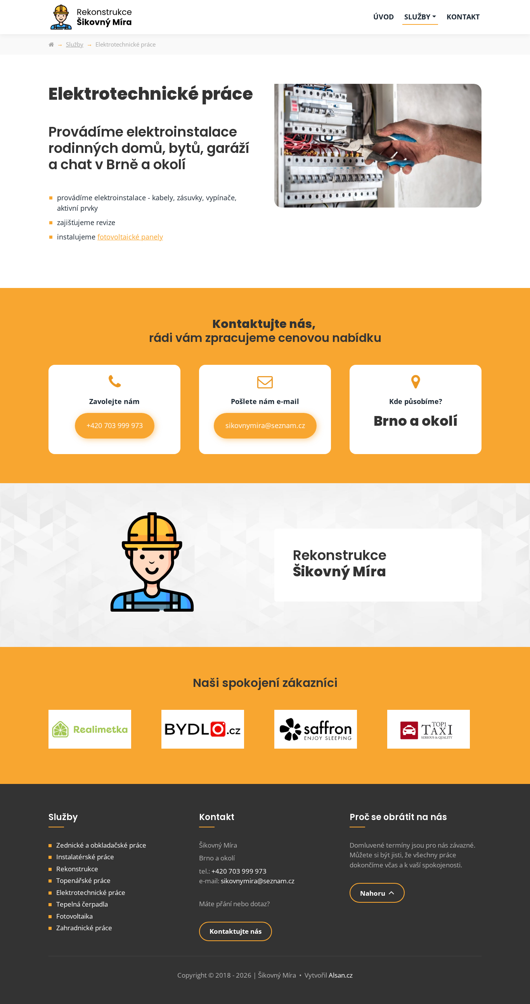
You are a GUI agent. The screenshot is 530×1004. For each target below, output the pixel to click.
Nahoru (372, 893)
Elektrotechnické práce (90, 892)
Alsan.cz (341, 975)
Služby (74, 44)
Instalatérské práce (85, 856)
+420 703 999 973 (115, 425)
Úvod (383, 16)
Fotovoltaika (74, 916)
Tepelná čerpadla (82, 904)
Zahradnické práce (84, 927)
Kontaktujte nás (236, 931)
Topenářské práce (83, 880)
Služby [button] (417, 16)
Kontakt (463, 16)
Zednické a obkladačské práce (101, 845)
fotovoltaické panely (130, 236)
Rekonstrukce (77, 868)
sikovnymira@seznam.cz (265, 425)
